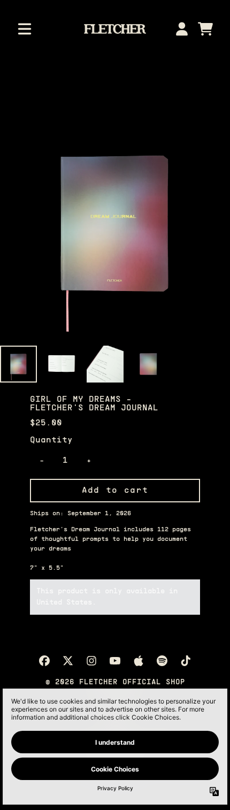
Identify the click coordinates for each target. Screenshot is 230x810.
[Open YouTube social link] (115, 661)
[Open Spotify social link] (162, 661)
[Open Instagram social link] (91, 661)
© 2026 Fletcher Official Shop (115, 682)
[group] (18, 364)
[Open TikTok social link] (185, 661)
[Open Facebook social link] (44, 661)
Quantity (51, 440)
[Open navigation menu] (24, 29)
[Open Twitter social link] (68, 661)
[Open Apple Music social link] (138, 661)
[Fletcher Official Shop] (115, 29)
